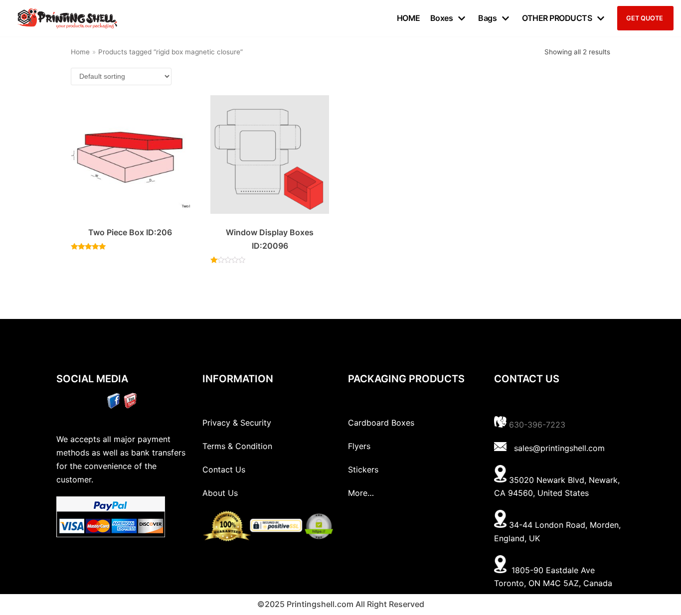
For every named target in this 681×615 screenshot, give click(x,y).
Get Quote (644, 18)
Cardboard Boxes (381, 423)
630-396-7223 (537, 425)
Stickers (363, 469)
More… (361, 493)
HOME (408, 18)
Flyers (359, 446)
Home (80, 52)
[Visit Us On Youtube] (130, 406)
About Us (220, 493)
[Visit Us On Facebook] (113, 406)
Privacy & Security (236, 423)
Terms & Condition (237, 446)
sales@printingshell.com (559, 448)
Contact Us (223, 469)
